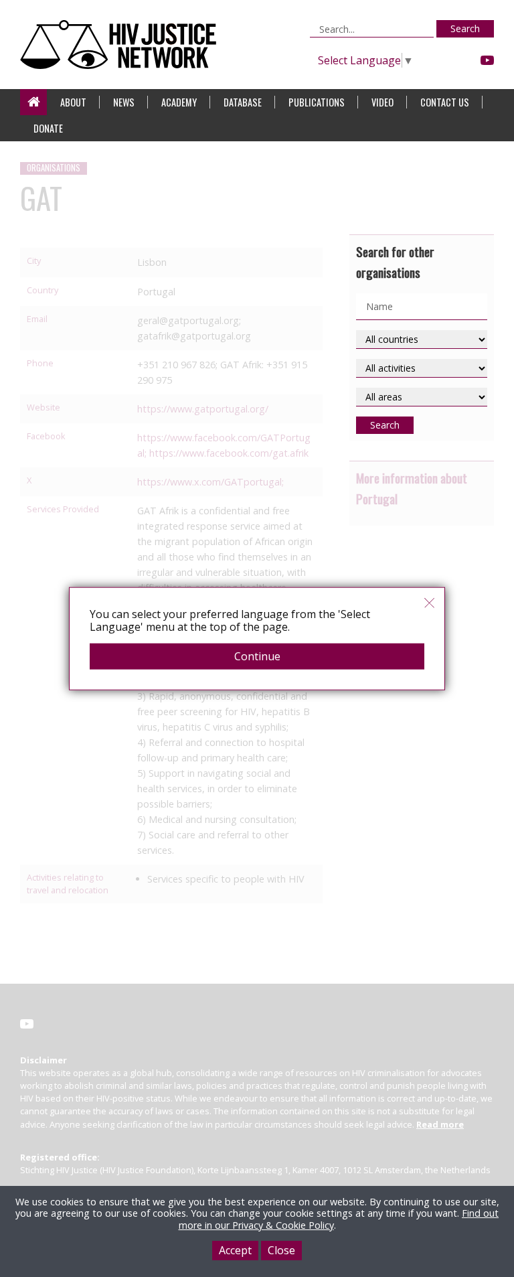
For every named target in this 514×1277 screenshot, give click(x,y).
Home (33, 102)
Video (382, 102)
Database (243, 102)
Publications (316, 102)
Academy (179, 102)
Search (465, 28)
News (124, 102)
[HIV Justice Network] (121, 44)
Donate (48, 128)
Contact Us (444, 102)
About (73, 102)
